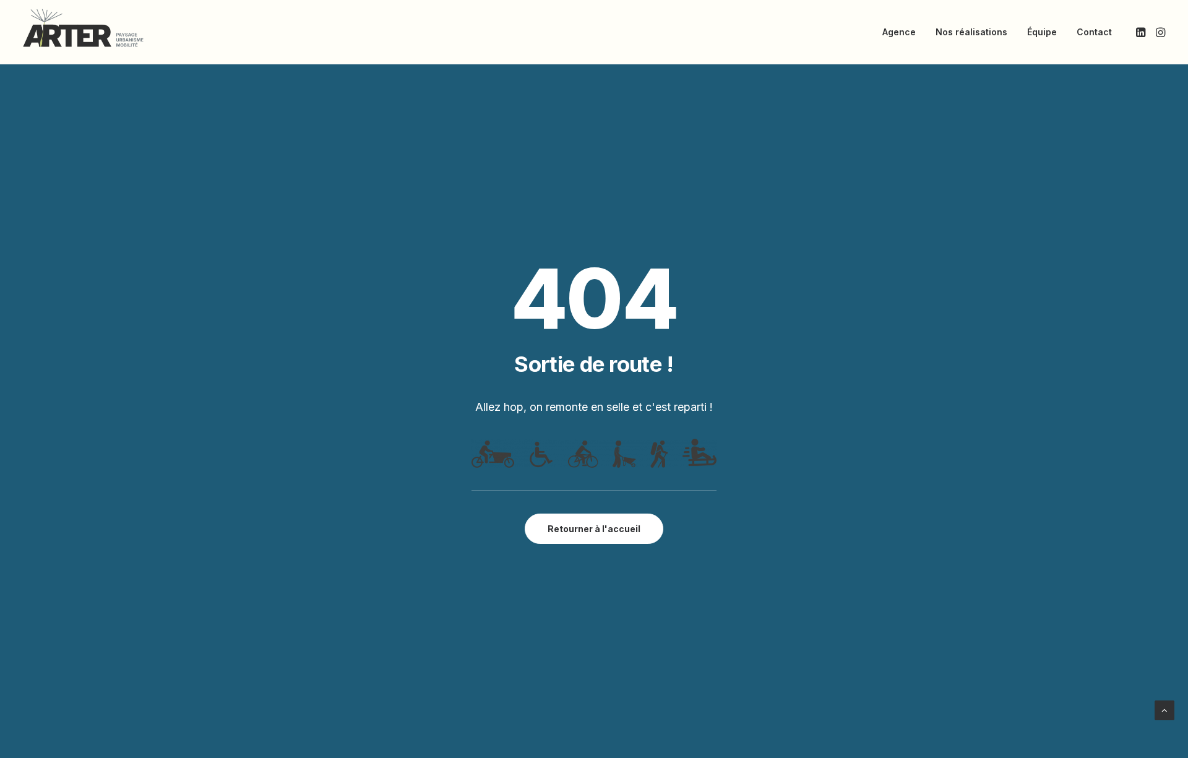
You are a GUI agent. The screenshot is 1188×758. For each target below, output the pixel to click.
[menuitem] (899, 32)
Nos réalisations (971, 32)
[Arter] (83, 28)
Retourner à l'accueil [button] (594, 528)
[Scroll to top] (1164, 709)
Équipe (1042, 32)
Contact (1094, 32)
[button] (1142, 32)
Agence (899, 32)
